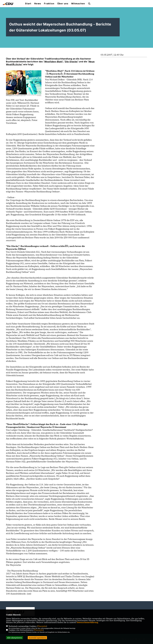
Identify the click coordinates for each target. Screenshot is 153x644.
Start (28, 4)
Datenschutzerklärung (87, 622)
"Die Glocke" (71, 61)
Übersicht (41, 626)
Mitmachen (78, 4)
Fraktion (49, 4)
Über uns (62, 4)
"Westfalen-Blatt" (53, 61)
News (37, 4)
